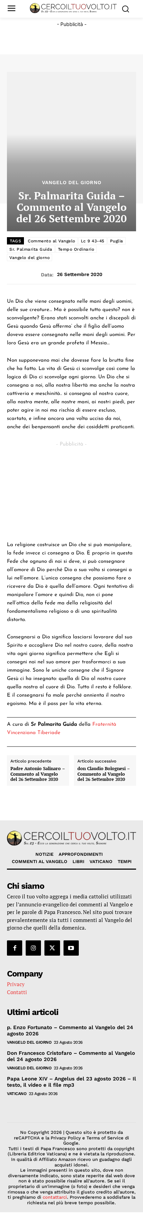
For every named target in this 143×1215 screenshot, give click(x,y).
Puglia (116, 241)
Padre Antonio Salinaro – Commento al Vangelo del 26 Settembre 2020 (37, 774)
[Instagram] (33, 948)
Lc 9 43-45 (92, 241)
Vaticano (16, 1093)
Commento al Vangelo (51, 241)
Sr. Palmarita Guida (30, 249)
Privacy (16, 984)
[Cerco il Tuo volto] (73, 8)
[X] (52, 948)
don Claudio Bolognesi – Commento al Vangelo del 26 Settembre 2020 (103, 774)
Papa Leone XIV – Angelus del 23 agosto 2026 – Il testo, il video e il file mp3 (71, 1082)
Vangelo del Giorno (71, 182)
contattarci (55, 1197)
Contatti (17, 992)
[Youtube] (71, 948)
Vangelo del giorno (29, 257)
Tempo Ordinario (76, 249)
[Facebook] (14, 948)
